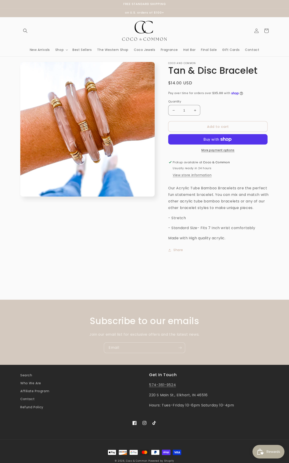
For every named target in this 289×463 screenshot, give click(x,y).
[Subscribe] (180, 347)
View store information (192, 175)
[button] (25, 31)
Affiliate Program (34, 391)
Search (26, 375)
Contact (27, 399)
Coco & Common (136, 461)
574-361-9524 (162, 384)
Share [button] (178, 250)
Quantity (174, 101)
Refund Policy (31, 407)
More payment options (218, 150)
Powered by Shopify (161, 461)
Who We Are (30, 383)
